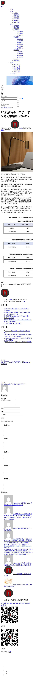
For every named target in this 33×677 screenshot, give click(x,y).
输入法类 (20, 35)
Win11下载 (17, 66)
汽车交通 (16, 20)
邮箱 (2, 411)
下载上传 (20, 51)
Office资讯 (17, 70)
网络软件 (16, 50)
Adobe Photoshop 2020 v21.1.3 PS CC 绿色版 (18, 342)
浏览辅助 (20, 53)
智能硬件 (16, 15)
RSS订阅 (3, 605)
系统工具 (16, 37)
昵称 (2, 408)
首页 (11, 9)
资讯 (11, 11)
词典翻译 (20, 33)
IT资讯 (16, 13)
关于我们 (3, 603)
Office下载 (17, 71)
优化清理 (20, 40)
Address (3, 414)
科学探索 (16, 18)
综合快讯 (16, 22)
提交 (2, 418)
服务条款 (9, 603)
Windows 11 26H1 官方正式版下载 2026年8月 (18, 334)
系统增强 (20, 44)
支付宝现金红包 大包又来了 (12, 323)
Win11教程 (17, 68)
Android (16, 59)
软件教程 (16, 60)
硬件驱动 (20, 46)
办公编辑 (20, 31)
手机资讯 (16, 17)
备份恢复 (20, 42)
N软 (24, 301)
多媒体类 (16, 28)
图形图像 (16, 26)
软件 (11, 24)
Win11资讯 (17, 64)
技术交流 (13, 73)
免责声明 (21, 603)
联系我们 (27, 603)
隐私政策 (15, 603)
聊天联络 (20, 57)
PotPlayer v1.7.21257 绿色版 (13, 336)
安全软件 (20, 39)
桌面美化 (20, 48)
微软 (11, 62)
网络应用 (20, 55)
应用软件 (16, 29)
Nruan (21, 128)
